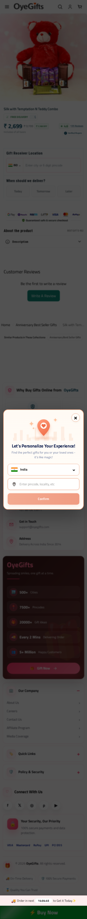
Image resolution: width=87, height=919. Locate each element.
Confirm (43, 498)
